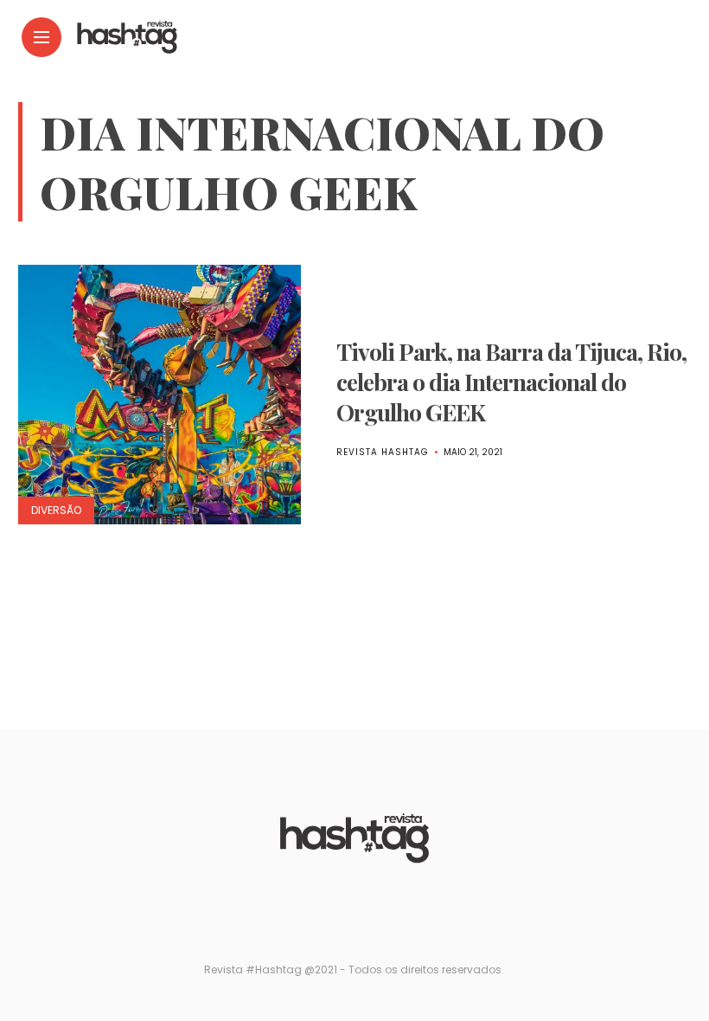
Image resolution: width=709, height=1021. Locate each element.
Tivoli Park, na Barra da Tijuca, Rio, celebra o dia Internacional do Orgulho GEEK (511, 381)
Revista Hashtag (382, 452)
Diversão (56, 510)
